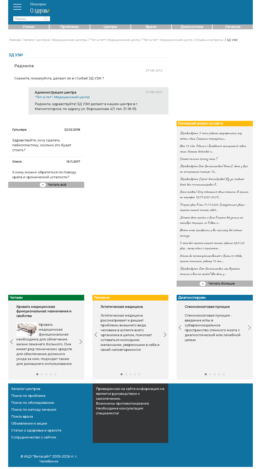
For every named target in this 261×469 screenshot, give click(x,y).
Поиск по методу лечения (33, 410)
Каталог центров (25, 389)
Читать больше (221, 283)
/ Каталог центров (35, 40)
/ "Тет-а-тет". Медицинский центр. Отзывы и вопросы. (182, 40)
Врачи (151, 27)
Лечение (232, 27)
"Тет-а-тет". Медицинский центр (62, 97)
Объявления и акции (29, 423)
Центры (110, 27)
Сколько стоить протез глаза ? (198, 158)
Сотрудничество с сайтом (33, 437)
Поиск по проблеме (28, 396)
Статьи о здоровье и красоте (36, 430)
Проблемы (69, 27)
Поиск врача (22, 416)
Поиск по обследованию (32, 403)
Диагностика (192, 27)
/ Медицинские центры (68, 40)
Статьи (28, 27)
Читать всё (57, 185)
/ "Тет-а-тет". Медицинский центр (114, 40)
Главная (15, 40)
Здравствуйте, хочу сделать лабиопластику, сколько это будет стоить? (41, 145)
